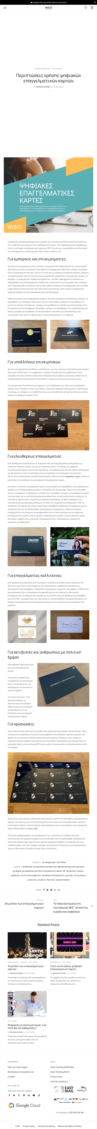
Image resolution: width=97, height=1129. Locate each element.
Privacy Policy (56, 1076)
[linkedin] (29, 1095)
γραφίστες (15, 875)
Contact (11, 1076)
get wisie (80, 866)
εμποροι (69, 875)
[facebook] (9, 1095)
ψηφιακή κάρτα (63, 879)
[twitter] (14, 1095)
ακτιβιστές (71, 871)
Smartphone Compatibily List (21, 1072)
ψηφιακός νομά (72, 476)
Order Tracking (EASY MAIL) (62, 1067)
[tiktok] (39, 1095)
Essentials (55, 962)
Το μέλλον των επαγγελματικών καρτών (26, 967)
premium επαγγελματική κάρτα (48, 871)
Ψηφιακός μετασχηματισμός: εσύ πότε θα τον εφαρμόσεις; (27, 1026)
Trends (23, 962)
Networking (13, 962)
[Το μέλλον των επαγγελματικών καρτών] (27, 945)
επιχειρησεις (80, 875)
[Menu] (5, 8)
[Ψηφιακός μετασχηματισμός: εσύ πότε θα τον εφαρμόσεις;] (27, 1004)
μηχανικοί (32, 879)
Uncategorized (42, 69)
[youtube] (34, 1095)
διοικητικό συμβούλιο (31, 875)
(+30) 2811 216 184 (76, 1112)
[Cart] (92, 7)
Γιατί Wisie (57, 69)
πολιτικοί (50, 879)
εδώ (36, 828)
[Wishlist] (86, 7)
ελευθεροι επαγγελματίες (53, 875)
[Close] (95, 2)
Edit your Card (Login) (17, 1067)
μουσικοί (41, 879)
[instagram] (19, 1095)
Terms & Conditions (59, 1081)
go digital (17, 871)
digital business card (66, 866)
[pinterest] (24, 1095)
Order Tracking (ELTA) (60, 1072)
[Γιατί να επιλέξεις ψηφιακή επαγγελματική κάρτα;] (69, 945)
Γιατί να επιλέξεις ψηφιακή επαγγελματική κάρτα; (66, 967)
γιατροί (80, 871)
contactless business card (44, 866)
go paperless (27, 871)
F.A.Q (17, 1126)
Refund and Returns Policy (70, 1126)
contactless (27, 866)
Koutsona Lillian (43, 87)
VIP (64, 871)
